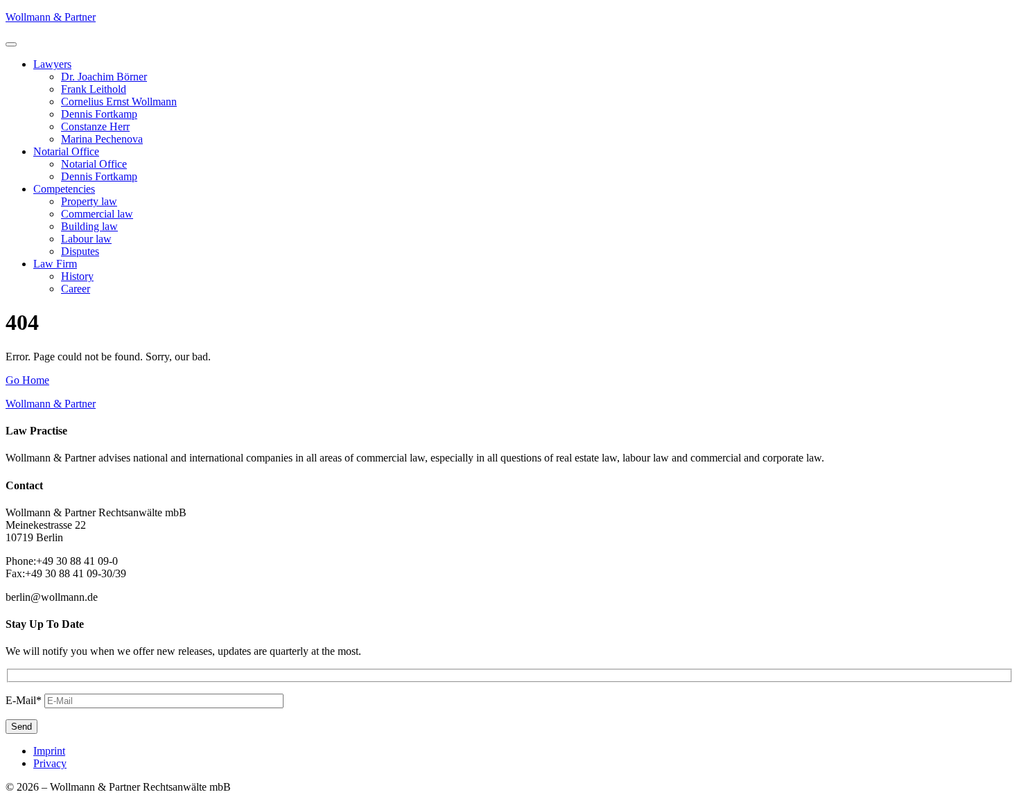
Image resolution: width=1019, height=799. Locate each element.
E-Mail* (24, 700)
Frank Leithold (93, 89)
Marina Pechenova (102, 139)
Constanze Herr (95, 126)
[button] (11, 44)
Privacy (50, 763)
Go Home (27, 380)
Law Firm (55, 264)
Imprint (49, 751)
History (77, 276)
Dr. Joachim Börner (104, 76)
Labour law (86, 239)
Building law (89, 226)
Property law (89, 201)
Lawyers (52, 64)
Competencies (64, 189)
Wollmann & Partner (51, 17)
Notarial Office (66, 151)
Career (75, 289)
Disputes (80, 251)
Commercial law (97, 214)
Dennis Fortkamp (99, 114)
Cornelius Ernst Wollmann (119, 101)
